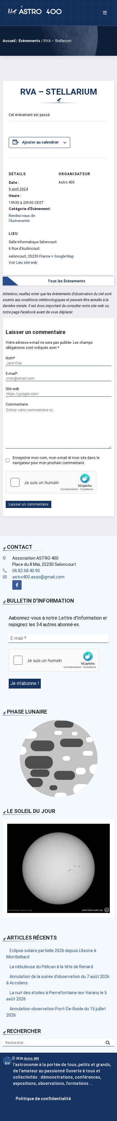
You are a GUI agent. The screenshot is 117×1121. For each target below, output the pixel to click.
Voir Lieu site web (23, 263)
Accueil (9, 41)
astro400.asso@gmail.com (38, 577)
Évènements (29, 41)
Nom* (10, 358)
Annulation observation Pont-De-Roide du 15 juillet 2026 (56, 1011)
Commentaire (17, 404)
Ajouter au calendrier (40, 142)
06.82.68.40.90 (26, 570)
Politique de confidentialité (43, 1098)
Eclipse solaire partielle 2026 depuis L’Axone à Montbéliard (51, 953)
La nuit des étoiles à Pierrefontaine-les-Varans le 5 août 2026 (56, 995)
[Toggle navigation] (105, 13)
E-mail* (11, 374)
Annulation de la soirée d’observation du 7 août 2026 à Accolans (58, 979)
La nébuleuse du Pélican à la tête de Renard (51, 966)
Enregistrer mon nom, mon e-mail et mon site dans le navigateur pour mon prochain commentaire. (56, 460)
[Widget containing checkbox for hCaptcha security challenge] (51, 482)
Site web (12, 389)
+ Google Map (62, 256)
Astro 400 (31, 1058)
